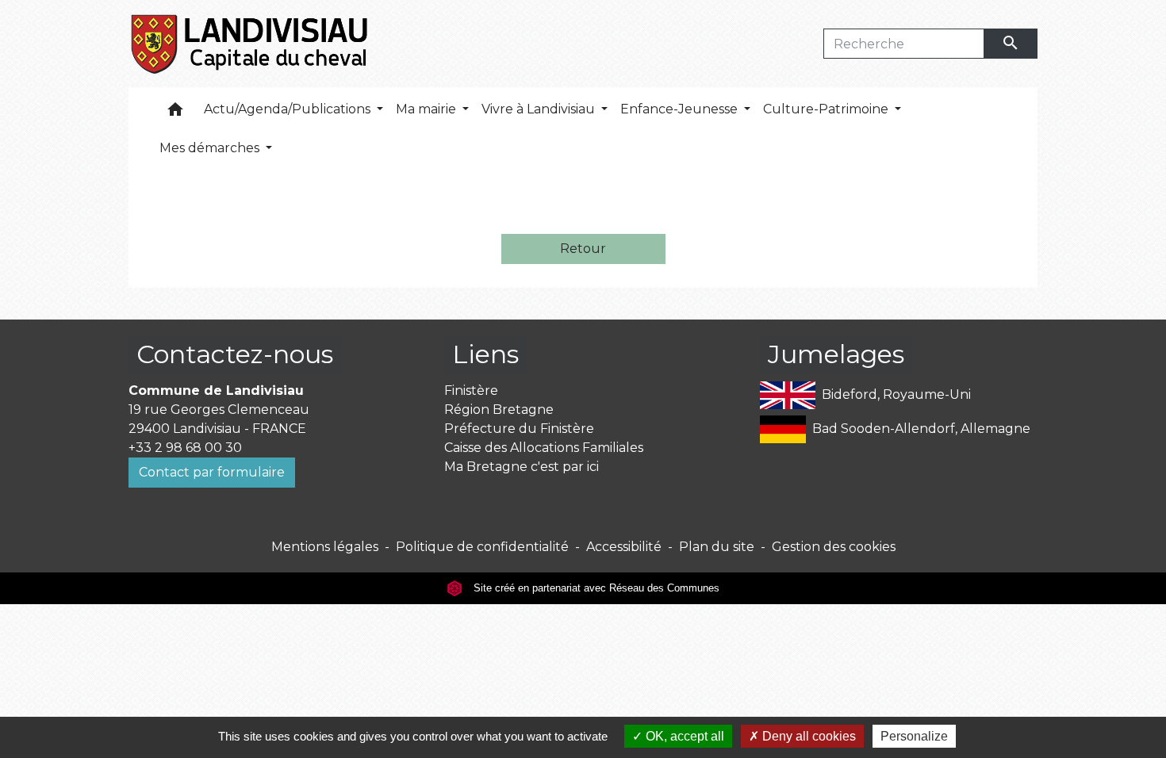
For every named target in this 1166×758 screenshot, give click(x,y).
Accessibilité (624, 546)
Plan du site (716, 546)
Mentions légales (324, 546)
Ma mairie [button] (427, 109)
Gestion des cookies (834, 546)
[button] (175, 113)
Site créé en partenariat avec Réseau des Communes (594, 588)
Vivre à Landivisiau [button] (539, 109)
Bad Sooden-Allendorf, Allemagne (921, 428)
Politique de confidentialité (482, 546)
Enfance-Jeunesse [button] (680, 109)
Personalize (914, 736)
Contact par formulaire (212, 472)
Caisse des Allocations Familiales (543, 447)
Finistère (471, 390)
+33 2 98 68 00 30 (185, 447)
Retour (583, 248)
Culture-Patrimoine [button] (827, 109)
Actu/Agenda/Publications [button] (289, 109)
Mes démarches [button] (211, 147)
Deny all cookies (807, 736)
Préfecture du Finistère (519, 428)
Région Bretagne (499, 409)
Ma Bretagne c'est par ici (521, 466)
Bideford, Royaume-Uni (896, 394)
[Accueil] (250, 43)
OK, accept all (683, 736)
